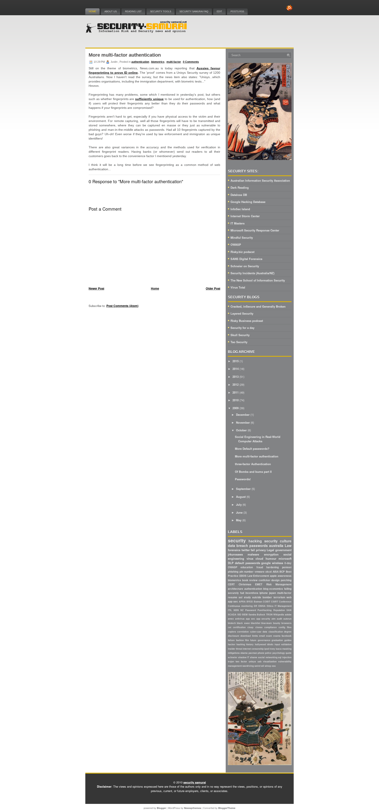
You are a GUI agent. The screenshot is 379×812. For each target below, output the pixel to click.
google (266, 563)
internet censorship (253, 648)
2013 (235, 377)
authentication (140, 61)
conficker (264, 580)
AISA (276, 572)
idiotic (270, 644)
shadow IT (243, 657)
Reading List (133, 11)
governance (264, 640)
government (283, 550)
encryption (271, 554)
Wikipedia (278, 614)
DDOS (243, 576)
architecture (235, 589)
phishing (233, 572)
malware (253, 554)
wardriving (248, 665)
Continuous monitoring (240, 606)
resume (232, 597)
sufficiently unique (149, 99)
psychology (278, 652)
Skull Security (240, 335)
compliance (270, 627)
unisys (252, 661)
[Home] (136, 32)
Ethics (270, 606)
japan (272, 593)
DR (255, 606)
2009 (235, 408)
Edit (219, 11)
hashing (240, 644)
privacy (261, 550)
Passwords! (243, 479)
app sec (250, 618)
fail (253, 550)
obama (244, 652)
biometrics (157, 61)
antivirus (240, 618)
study (247, 597)
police (268, 652)
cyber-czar (255, 631)
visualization (270, 661)
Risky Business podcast (247, 321)
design (275, 580)
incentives (251, 593)
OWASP (236, 244)
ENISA (262, 606)
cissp (250, 627)
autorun (287, 618)
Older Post (213, 288)
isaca (279, 648)
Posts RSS (237, 11)
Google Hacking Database (248, 202)
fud (242, 593)
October (241, 430)
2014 (235, 369)
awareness (284, 576)
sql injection (284, 657)
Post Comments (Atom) (122, 306)
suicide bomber (262, 597)
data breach (238, 545)
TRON (269, 614)
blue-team (266, 623)
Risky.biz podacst (242, 252)
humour (271, 558)
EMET (258, 584)
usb (259, 661)
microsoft (285, 558)
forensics (234, 550)
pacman (252, 652)
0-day (287, 563)
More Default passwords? (252, 448)
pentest (286, 567)
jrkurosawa (235, 554)
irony (272, 648)
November (243, 422)
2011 (235, 392)
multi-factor (173, 61)
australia (276, 545)
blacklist (255, 623)
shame (253, 657)
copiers (232, 631)
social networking (267, 657)
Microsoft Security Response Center (255, 230)
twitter (245, 550)
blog (265, 589)
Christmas (245, 584)
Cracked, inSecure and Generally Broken (258, 306)
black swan (243, 623)
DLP (231, 563)
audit (279, 618)
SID (239, 614)
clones (259, 627)
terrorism (279, 597)
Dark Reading (240, 187)
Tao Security (239, 342)
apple (273, 576)
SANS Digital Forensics (246, 259)
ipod (266, 648)
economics (276, 589)
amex (231, 618)
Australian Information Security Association (260, 180)
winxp (268, 665)
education (247, 567)
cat (229, 627)
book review (250, 580)
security (237, 540)
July (239, 504)
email (262, 635)
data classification (273, 631)
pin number (247, 572)
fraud (259, 567)
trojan (231, 661)
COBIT (266, 601)
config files (285, 627)
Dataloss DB (239, 195)
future (253, 640)
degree (287, 631)
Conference (285, 601)
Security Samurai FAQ (193, 11)
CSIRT (274, 601)
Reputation (279, 610)
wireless (277, 563)
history (250, 644)
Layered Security (242, 313)
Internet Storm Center (245, 216)
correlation (243, 631)
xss (274, 665)
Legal (270, 550)
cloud (259, 558)
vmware (260, 572)
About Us (110, 11)
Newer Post (96, 288)
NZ (241, 610)
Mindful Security (242, 237)
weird (257, 665)
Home (92, 11)
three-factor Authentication (253, 464)
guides (287, 640)
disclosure (233, 635)
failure (231, 640)
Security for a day (242, 328)
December (243, 414)
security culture (277, 540)
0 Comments (191, 61)
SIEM (245, 614)
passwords (258, 545)
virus (250, 558)
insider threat (235, 648)
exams (277, 635)
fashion (240, 640)
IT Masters (238, 223)
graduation (277, 640)
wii (262, 665)
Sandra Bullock (256, 614)
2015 (235, 361)
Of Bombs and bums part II (253, 472)
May (238, 520)
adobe (288, 614)
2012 (235, 384)
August (241, 497)
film (247, 640)
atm (273, 618)
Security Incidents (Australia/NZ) (252, 273)
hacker (231, 644)
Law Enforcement (258, 576)
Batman (258, 601)
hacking (255, 540)
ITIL (230, 610)
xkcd (268, 572)
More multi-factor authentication (125, 55)
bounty (276, 623)
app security (263, 618)
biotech (232, 623)
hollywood (260, 644)
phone (261, 652)
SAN (288, 610)
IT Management (283, 606)
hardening (272, 567)
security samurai (194, 782)
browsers (286, 623)
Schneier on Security (245, 266)
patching (286, 580)
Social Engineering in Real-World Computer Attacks (257, 439)
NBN (236, 610)
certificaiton (239, 627)
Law (288, 545)
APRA (242, 601)
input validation (283, 644)
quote (288, 652)
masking (286, 648)
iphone (263, 593)
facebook (286, 635)
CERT (231, 584)
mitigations (234, 652)
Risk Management (279, 584)
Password (250, 610)
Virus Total (238, 287)
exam (269, 635)
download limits (249, 635)
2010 (235, 400)
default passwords (247, 563)
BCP (282, 572)
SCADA (232, 614)
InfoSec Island (240, 209)
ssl (240, 597)
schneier (232, 657)
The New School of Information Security (258, 280)
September (243, 489)
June (239, 512)
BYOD (250, 601)
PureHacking (264, 610)
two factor (241, 661)
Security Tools (160, 11)
